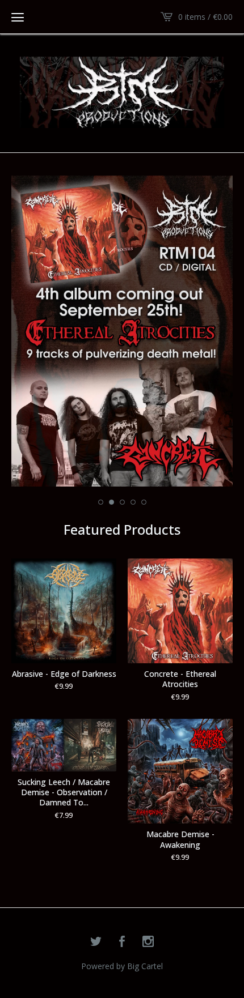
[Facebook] (122, 942)
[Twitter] (96, 942)
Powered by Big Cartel (122, 966)
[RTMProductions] (122, 92)
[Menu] (17, 17)
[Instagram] (148, 942)
